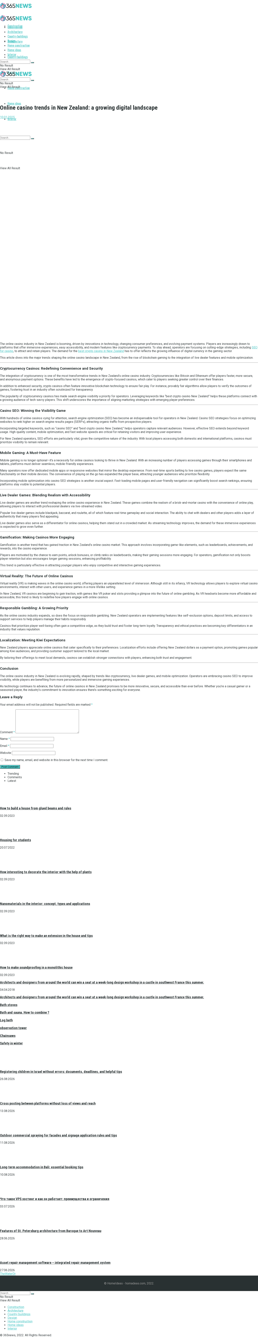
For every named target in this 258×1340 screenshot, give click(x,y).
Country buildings (18, 57)
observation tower (13, 1028)
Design (11, 41)
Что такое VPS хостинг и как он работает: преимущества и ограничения (54, 1199)
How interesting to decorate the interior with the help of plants (46, 872)
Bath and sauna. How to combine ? (24, 1012)
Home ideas (14, 103)
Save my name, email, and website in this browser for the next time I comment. (56, 760)
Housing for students (15, 840)
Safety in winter (11, 1043)
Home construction (19, 45)
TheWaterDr (8, 1274)
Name (5, 739)
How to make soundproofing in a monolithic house (36, 967)
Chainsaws (7, 1036)
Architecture (15, 31)
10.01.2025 (7, 117)
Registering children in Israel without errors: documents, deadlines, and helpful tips (61, 1072)
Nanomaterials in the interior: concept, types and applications (45, 904)
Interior (12, 54)
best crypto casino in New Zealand (101, 351)
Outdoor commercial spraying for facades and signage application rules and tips (58, 1135)
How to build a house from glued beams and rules (35, 808)
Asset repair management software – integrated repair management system (55, 1263)
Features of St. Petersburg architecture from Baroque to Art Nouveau (50, 1231)
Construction (15, 27)
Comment (7, 732)
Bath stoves (8, 1005)
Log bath (6, 1020)
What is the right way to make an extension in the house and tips (46, 936)
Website (5, 753)
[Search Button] (32, 62)
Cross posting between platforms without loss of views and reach (48, 1103)
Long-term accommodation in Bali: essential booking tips (41, 1167)
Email (4, 746)
